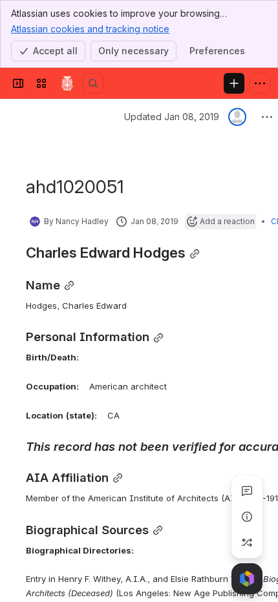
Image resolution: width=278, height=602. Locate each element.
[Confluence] (67, 83)
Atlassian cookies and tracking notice (90, 28)
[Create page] (247, 542)
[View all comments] (247, 491)
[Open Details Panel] (247, 516)
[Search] (93, 83)
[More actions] (267, 117)
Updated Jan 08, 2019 (171, 116)
